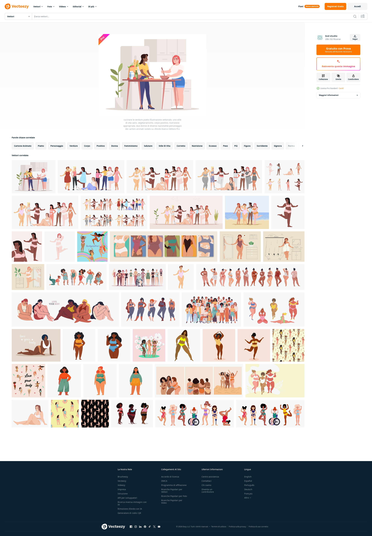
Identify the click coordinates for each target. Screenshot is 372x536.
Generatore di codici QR (129, 513)
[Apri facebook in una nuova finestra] (131, 526)
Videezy (121, 485)
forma (291, 145)
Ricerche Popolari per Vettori (171, 490)
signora (278, 145)
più (236, 145)
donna (114, 145)
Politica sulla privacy (237, 526)
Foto (49, 6)
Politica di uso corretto (258, 526)
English (248, 476)
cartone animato (22, 145)
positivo (101, 145)
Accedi (357, 6)
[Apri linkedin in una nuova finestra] (140, 526)
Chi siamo (206, 485)
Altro (246, 498)
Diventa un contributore (208, 490)
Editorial (77, 6)
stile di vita (164, 145)
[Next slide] (300, 145)
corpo (87, 145)
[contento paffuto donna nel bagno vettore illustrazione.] (283, 246)
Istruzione (123, 493)
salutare (148, 145)
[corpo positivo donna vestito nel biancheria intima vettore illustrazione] (28, 277)
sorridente (262, 145)
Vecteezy (122, 480)
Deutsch (248, 489)
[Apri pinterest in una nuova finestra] (145, 526)
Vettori (36, 6)
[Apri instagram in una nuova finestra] (135, 526)
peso (225, 145)
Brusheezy (123, 476)
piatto (41, 145)
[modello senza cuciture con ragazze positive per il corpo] (65, 413)
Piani (300, 6)
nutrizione (197, 145)
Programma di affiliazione (174, 485)
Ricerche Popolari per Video (171, 501)
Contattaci (207, 480)
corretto (181, 145)
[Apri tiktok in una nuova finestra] (150, 526)
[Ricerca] (355, 16)
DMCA (164, 480)
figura (247, 145)
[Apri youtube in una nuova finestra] (159, 526)
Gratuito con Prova (338, 50)
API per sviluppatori (127, 497)
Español (248, 480)
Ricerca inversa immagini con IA (132, 503)
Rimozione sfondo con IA (130, 508)
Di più (91, 6)
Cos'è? (341, 88)
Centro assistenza (210, 476)
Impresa (122, 489)
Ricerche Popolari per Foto (174, 496)
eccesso (213, 145)
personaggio (56, 145)
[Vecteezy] (17, 6)
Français (248, 493)
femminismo (131, 145)
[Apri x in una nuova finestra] (154, 526)
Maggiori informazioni (329, 95)
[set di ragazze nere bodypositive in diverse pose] (132, 413)
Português (249, 485)
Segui (355, 39)
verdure (74, 145)
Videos (62, 6)
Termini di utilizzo (218, 526)
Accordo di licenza (170, 476)
